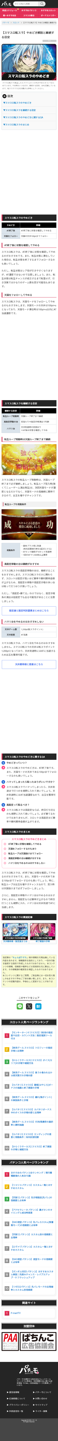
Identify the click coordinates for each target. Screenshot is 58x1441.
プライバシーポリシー (19, 1405)
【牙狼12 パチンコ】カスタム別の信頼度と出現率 (32, 1236)
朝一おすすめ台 (9, 15)
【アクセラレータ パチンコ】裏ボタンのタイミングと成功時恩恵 (31, 1211)
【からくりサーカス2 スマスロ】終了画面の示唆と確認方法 (31, 1148)
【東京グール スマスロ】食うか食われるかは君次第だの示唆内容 (31, 1074)
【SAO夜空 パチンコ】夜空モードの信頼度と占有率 (32, 1261)
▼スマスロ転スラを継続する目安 (19, 110)
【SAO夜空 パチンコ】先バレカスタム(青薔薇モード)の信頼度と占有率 (32, 1223)
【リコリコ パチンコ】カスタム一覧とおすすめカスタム (31, 1186)
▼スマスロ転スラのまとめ (16, 124)
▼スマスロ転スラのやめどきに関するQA (23, 117)
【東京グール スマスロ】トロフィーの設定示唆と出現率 (31, 1049)
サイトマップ (41, 1405)
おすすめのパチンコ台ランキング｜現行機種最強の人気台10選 (31, 1174)
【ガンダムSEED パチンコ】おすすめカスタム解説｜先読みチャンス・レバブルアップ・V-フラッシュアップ (32, 1274)
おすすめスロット (48, 10)
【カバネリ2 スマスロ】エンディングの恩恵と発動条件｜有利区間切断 (31, 1136)
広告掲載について (17, 1398)
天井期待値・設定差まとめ (15, 941)
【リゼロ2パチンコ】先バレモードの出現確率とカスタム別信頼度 (32, 1288)
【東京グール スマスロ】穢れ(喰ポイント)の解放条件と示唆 (31, 1098)
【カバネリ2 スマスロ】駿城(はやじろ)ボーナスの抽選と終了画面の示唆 (32, 1086)
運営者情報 (14, 1392)
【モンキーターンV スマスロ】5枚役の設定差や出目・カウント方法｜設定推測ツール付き (32, 1035)
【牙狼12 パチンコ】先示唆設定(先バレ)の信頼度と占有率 (31, 1199)
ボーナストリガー (48, 15)
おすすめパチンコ (28, 10)
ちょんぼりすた (20, 957)
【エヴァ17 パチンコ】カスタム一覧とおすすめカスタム (32, 1248)
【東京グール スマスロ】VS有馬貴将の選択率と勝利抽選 (32, 1123)
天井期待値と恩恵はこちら (29, 664)
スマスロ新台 (28, 15)
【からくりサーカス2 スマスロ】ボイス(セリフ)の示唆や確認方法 (31, 1062)
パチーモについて (43, 1392)
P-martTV (16, 1313)
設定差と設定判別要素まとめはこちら (29, 610)
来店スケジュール (9, 10)
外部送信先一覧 (16, 1411)
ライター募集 (41, 1411)
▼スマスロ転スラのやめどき (17, 103)
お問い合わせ (41, 1398)
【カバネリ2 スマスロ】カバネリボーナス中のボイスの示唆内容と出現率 (31, 1111)
